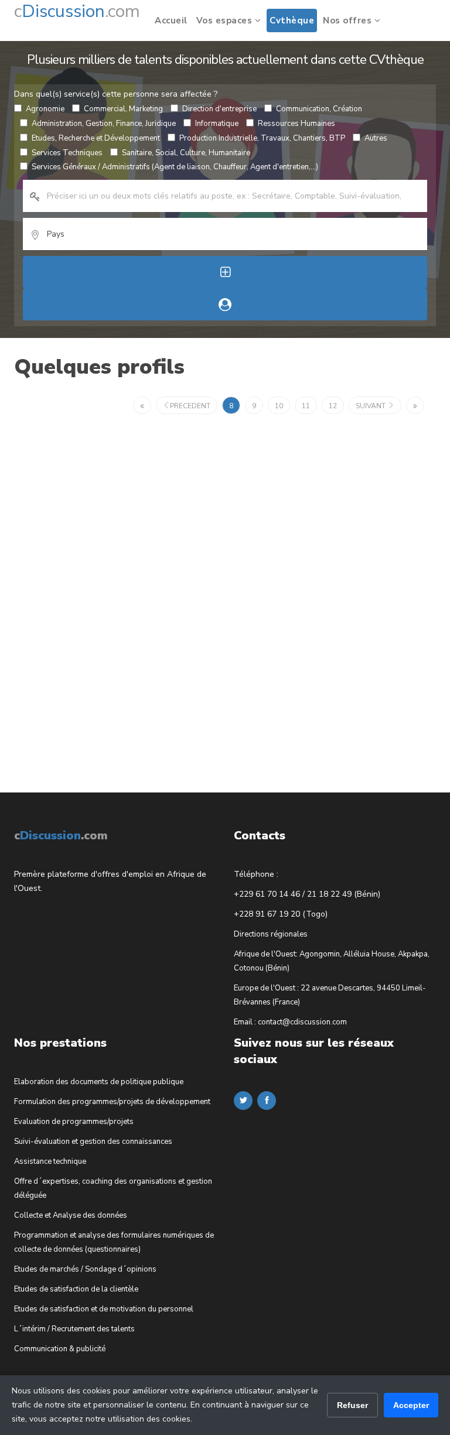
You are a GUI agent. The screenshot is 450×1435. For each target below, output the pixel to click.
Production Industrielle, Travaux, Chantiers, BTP (262, 138)
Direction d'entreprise (219, 109)
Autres (375, 138)
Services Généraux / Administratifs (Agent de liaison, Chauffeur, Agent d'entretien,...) (175, 167)
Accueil (171, 20)
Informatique (216, 123)
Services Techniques (67, 153)
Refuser (352, 1405)
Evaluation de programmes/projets (74, 1121)
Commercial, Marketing (123, 109)
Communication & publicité (59, 1349)
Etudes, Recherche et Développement (96, 138)
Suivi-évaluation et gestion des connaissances (93, 1141)
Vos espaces (225, 20)
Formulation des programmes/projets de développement (112, 1101)
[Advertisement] (102, 594)
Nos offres (348, 20)
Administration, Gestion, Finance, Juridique (104, 123)
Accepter (411, 1405)
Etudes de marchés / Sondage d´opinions (85, 1269)
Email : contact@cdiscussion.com (290, 1022)
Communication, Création (319, 109)
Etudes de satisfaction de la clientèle (76, 1289)
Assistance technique (50, 1161)
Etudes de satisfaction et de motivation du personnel (103, 1309)
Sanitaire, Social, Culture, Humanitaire (186, 153)
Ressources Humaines (296, 123)
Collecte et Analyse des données (70, 1215)
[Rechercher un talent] (225, 304)
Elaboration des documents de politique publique (98, 1082)
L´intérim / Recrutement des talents (74, 1329)
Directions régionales (271, 934)
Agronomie (45, 109)
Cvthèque (292, 20)
